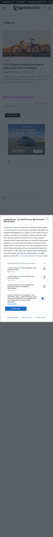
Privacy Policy (40, 317)
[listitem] (26, 263)
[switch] (43, 268)
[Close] (48, 219)
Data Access (26, 317)
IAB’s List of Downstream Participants (29, 256)
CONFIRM (15, 309)
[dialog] (26, 268)
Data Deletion (12, 317)
